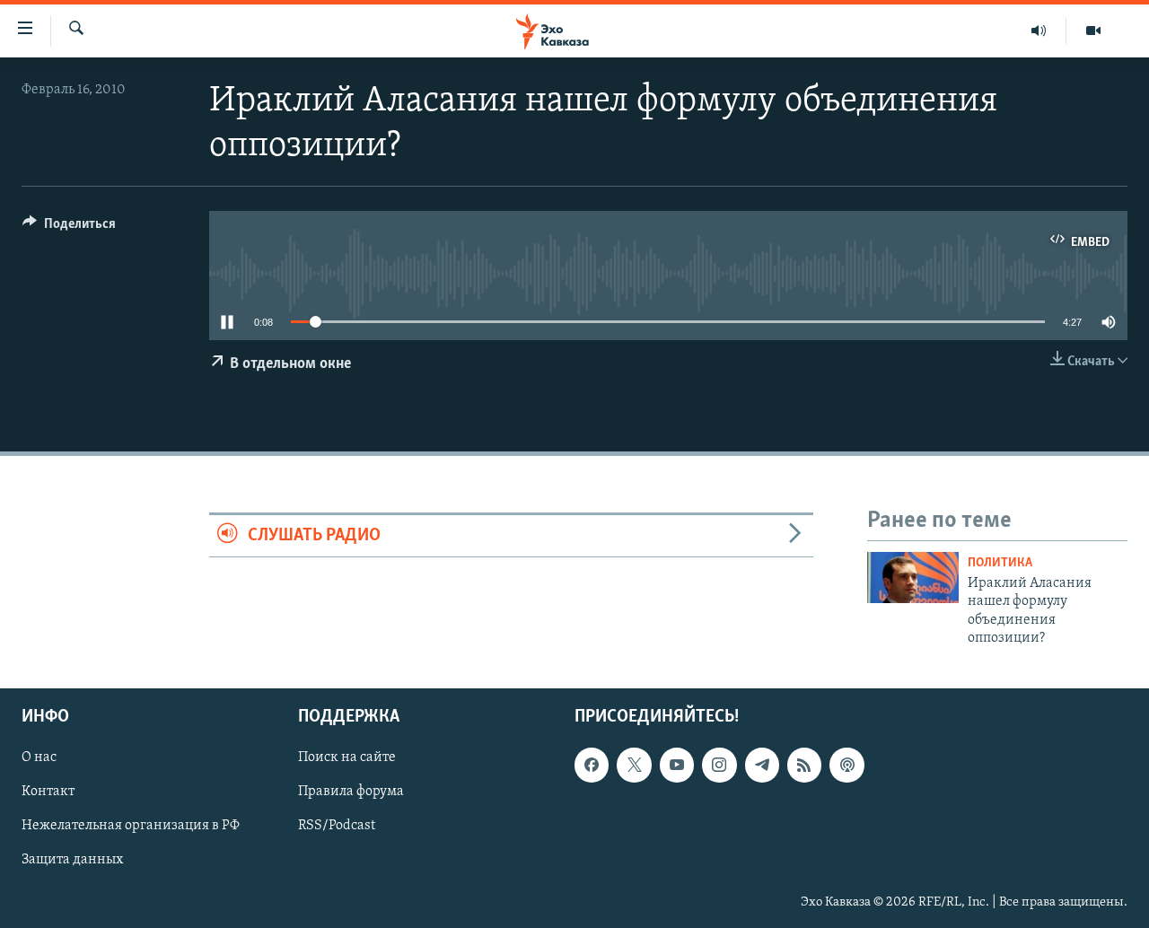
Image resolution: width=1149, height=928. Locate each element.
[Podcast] (846, 766)
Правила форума (351, 792)
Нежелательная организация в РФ (131, 826)
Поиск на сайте (347, 758)
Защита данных (72, 861)
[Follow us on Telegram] (762, 766)
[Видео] (1093, 30)
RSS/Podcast (336, 826)
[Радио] (1039, 30)
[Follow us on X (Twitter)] (634, 766)
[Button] (69, 228)
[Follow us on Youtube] (677, 766)
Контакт (48, 792)
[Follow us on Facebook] (591, 766)
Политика (1000, 563)
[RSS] (804, 766)
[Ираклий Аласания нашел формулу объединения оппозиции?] (913, 577)
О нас (39, 758)
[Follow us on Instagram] (719, 766)
